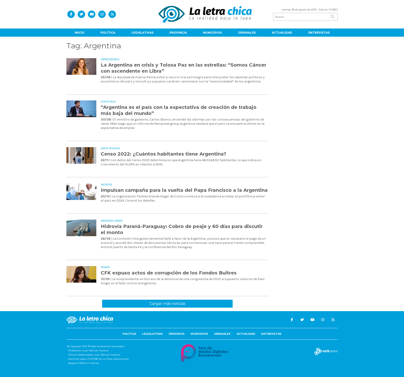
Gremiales (247, 32)
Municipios (212, 32)
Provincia (178, 32)
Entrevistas (319, 32)
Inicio (79, 32)
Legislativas (142, 32)
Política (108, 32)
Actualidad (282, 32)
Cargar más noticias (167, 303)
